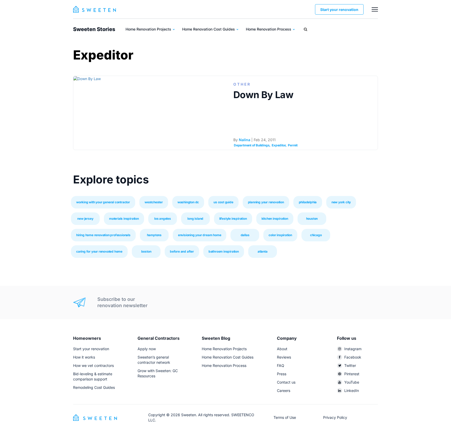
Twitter (350, 365)
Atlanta (263, 251)
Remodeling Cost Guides (94, 387)
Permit (293, 145)
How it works (84, 357)
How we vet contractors (93, 365)
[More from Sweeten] (375, 9)
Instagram (352, 349)
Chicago (316, 235)
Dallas (245, 235)
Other (242, 84)
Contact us (286, 382)
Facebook (352, 357)
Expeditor (279, 145)
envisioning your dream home (199, 235)
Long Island (195, 218)
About (282, 349)
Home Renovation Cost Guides (209, 29)
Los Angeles (162, 218)
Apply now (147, 349)
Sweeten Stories (94, 29)
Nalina (244, 140)
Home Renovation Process (269, 29)
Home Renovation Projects (149, 29)
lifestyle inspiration (233, 218)
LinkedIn (351, 390)
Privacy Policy (335, 417)
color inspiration (280, 235)
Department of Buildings (251, 145)
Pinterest (351, 374)
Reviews (284, 357)
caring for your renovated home (99, 251)
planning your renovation (266, 202)
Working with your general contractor (103, 202)
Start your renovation (339, 9)
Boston (146, 251)
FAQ (280, 365)
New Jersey (85, 218)
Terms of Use (285, 417)
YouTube (351, 382)
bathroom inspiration (224, 251)
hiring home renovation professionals (103, 235)
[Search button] (305, 29)
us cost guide (223, 202)
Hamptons (154, 235)
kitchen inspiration (275, 218)
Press (281, 374)
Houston (312, 218)
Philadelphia (308, 202)
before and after (182, 251)
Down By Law (263, 94)
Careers (283, 390)
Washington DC (188, 202)
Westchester (154, 202)
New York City (341, 202)
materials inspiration (124, 218)
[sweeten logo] (95, 417)
